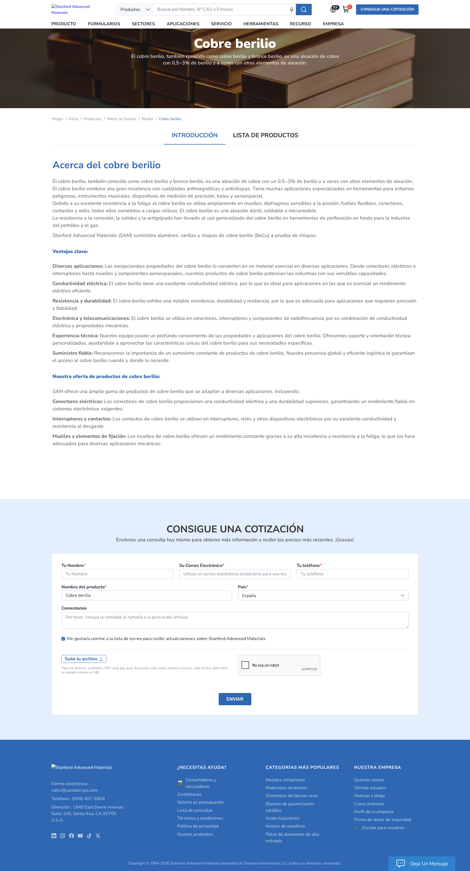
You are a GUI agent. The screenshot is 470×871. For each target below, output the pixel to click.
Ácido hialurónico (282, 818)
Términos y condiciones (200, 818)
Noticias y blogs (369, 796)
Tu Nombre (73, 565)
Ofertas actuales (370, 788)
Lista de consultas (195, 810)
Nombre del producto (84, 587)
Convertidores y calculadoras (201, 783)
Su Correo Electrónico (201, 565)
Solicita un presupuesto (200, 802)
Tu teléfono (309, 565)
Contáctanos (189, 794)
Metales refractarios (285, 780)
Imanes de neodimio (285, 826)
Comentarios (74, 608)
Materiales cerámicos (286, 788)
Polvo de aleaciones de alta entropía (292, 837)
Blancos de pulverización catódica (290, 807)
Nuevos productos (195, 834)
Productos (92, 118)
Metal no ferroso (121, 118)
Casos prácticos (369, 804)
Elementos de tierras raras (292, 796)
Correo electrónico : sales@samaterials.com (74, 787)
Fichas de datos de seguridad (382, 820)
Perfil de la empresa (374, 812)
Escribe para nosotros (383, 828)
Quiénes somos (369, 780)
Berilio (147, 118)
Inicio (73, 118)
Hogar (57, 118)
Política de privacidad (197, 826)
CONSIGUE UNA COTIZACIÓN (387, 9)
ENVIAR (235, 699)
